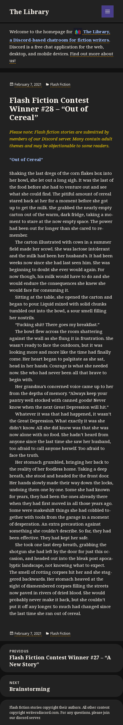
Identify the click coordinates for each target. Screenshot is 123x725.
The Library (29, 11)
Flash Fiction (60, 84)
